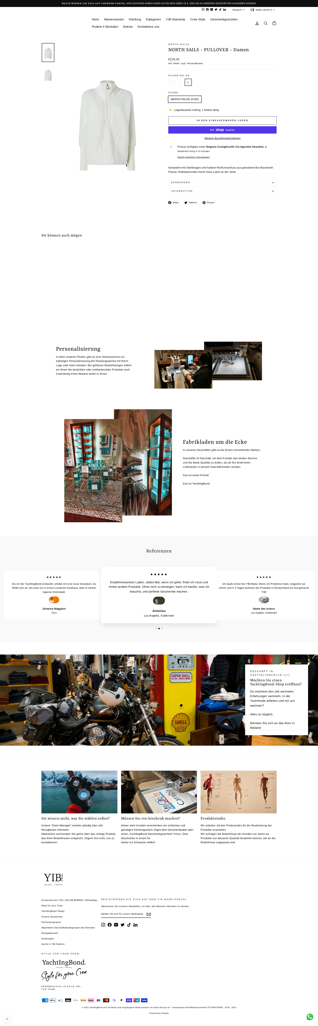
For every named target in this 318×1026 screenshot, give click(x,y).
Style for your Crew (52, 905)
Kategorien (153, 19)
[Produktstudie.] (239, 792)
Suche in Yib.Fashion (53, 944)
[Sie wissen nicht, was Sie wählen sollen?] (79, 792)
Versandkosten (195, 63)
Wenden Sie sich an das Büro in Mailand (272, 726)
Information (182, 191)
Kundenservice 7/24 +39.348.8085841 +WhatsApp (69, 900)
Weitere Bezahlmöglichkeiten (222, 138)
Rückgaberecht (49, 933)
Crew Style (197, 19)
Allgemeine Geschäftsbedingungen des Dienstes (68, 927)
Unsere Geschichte (52, 916)
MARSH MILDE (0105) (185, 99)
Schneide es (179, 75)
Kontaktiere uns (148, 26)
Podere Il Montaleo (105, 26)
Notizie (128, 26)
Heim (95, 19)
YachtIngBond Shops (52, 911)
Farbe (173, 92)
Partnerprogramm (51, 922)
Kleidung (135, 19)
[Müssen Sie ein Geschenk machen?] (159, 792)
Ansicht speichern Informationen (193, 157)
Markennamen (114, 19)
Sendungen (180, 182)
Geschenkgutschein (224, 19)
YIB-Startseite (175, 19)
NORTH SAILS (179, 44)
